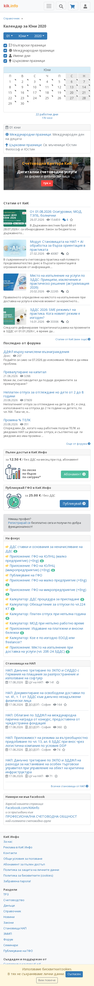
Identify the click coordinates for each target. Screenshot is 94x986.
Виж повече (47, 980)
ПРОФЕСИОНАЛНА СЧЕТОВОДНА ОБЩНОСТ (41, 816)
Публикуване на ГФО (25, 575)
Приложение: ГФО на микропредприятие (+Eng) (47, 590)
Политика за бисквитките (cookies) (28, 875)
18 (47, 92)
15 (10, 92)
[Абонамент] (73, 6)
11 (47, 87)
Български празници (29, 45)
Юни (22, 36)
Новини (9, 917)
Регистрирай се (19, 523)
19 (59, 92)
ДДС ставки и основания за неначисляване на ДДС (44, 549)
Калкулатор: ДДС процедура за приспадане (44, 599)
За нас (7, 841)
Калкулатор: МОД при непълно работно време (46, 623)
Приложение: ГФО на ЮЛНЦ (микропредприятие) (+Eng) (30, 568)
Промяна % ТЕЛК (17, 420)
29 (10, 103)
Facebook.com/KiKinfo (22, 808)
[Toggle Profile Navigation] (85, 6)
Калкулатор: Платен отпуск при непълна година (47, 614)
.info (11, 6)
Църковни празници (28, 61)
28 (84, 98)
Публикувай (72, 503)
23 (22, 98)
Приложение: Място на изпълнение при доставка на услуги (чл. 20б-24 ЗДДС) (39, 649)
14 (84, 87)
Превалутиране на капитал (24, 372)
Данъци (9, 905)
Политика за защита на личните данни (31, 870)
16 (22, 92)
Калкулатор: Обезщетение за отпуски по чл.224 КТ (45, 606)
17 (35, 92)
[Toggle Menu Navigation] (49, 6)
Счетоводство (13, 900)
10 (35, 87)
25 (47, 98)
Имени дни (21, 56)
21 (84, 92)
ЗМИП (7, 934)
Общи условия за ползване (22, 859)
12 (59, 87)
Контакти (10, 853)
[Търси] (61, 5)
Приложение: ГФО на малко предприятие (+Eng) (48, 580)
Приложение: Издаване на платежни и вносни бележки (44, 630)
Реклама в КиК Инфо (17, 847)
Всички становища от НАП (68, 786)
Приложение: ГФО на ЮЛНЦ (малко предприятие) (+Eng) (36, 558)
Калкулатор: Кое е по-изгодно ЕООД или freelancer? (40, 640)
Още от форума (77, 443)
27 (71, 98)
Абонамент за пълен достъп (24, 864)
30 (22, 103)
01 (8, 36)
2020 (38, 36)
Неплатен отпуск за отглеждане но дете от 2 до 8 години (43, 394)
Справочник (11, 18)
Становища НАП (14, 928)
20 (71, 92)
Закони (8, 922)
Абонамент (73, 474)
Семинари (10, 945)
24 (35, 98)
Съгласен (74, 974)
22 (10, 98)
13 (71, 87)
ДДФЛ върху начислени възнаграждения (36, 352)
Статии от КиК (16, 203)
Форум (8, 939)
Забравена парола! (17, 881)
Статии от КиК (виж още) (71, 339)
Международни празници (33, 50)
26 (59, 98)
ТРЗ (6, 894)
